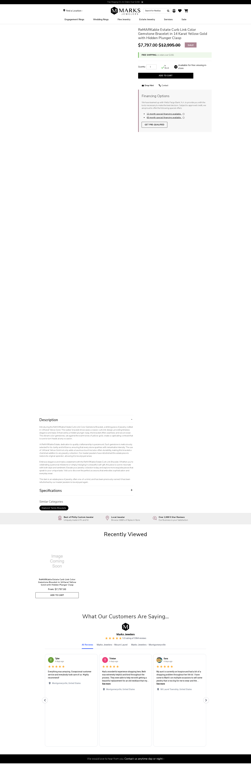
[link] (101, 19)
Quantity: (142, 66)
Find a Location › (74, 10)
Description (85, 419)
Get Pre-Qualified (154, 124)
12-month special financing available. (164, 114)
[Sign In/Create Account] (174, 11)
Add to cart (57, 595)
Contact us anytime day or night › (144, 758)
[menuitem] (74, 19)
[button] (142, 2)
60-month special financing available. (164, 117)
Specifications (86, 490)
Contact (165, 85)
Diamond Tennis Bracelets (54, 508)
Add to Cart (166, 75)
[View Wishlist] (180, 11)
